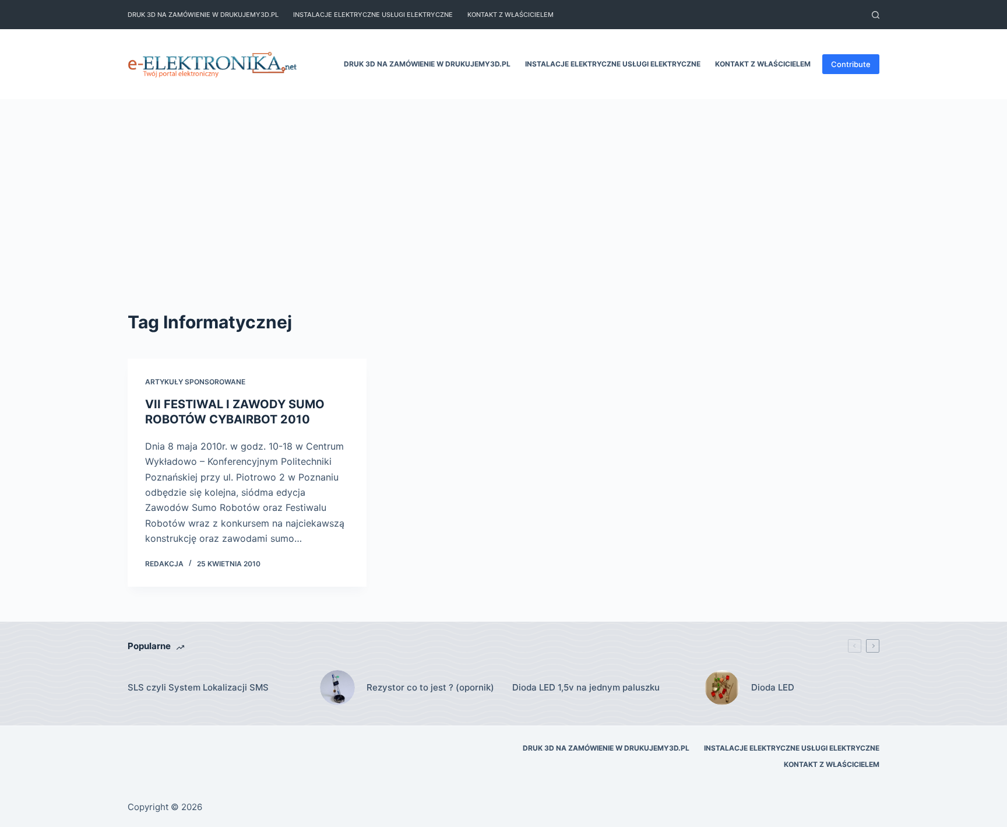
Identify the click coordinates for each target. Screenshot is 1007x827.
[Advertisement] (503, 221)
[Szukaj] (875, 15)
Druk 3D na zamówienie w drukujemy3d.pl (203, 14)
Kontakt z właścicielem (510, 14)
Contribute (851, 64)
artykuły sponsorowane (195, 381)
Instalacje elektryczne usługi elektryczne (373, 14)
